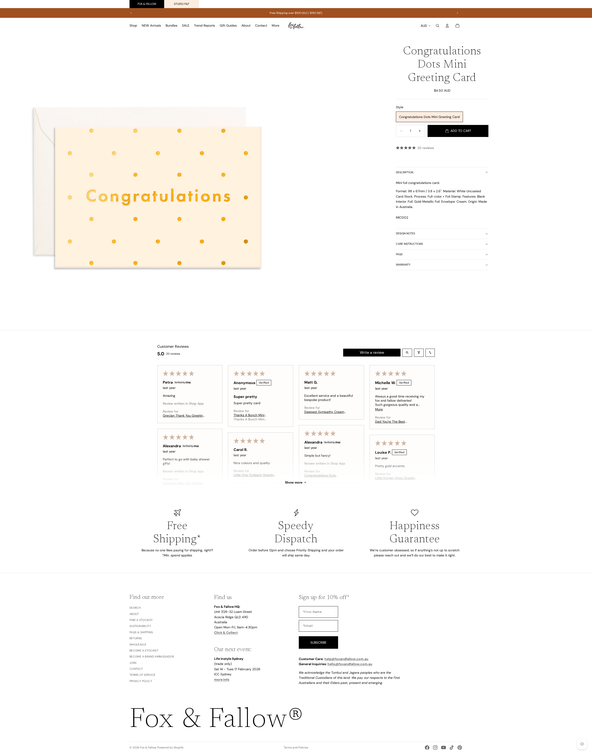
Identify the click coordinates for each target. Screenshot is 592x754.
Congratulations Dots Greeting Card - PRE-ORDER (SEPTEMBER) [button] (325, 475)
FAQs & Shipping (141, 632)
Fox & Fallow (147, 4)
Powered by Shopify (170, 747)
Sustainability (140, 626)
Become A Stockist (144, 650)
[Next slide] (457, 13)
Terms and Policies (296, 747)
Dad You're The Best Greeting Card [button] (390, 421)
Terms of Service (143, 675)
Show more (293, 482)
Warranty (403, 265)
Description (404, 172)
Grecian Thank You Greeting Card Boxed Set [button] (184, 415)
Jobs (133, 662)
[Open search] (407, 353)
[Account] (447, 26)
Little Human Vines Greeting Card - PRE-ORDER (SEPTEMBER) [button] (396, 478)
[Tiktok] (451, 747)
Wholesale (138, 644)
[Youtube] (443, 747)
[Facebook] (427, 747)
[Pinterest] (459, 747)
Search (135, 608)
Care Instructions (409, 244)
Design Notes (405, 233)
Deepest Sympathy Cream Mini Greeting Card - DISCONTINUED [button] (324, 412)
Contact (136, 669)
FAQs (399, 254)
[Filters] (419, 353)
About (134, 614)
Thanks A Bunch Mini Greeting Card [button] (249, 415)
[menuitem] (275, 26)
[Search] (437, 26)
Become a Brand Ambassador (152, 656)
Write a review (372, 352)
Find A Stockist (141, 620)
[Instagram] (435, 747)
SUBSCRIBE (318, 642)
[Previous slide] (131, 13)
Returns (136, 638)
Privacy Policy (141, 681)
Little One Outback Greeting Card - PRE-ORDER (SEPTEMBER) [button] (255, 475)
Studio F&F (181, 4)
